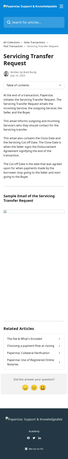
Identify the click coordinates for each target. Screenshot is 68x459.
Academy (34, 431)
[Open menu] (61, 6)
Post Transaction (13, 46)
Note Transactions (34, 42)
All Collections (11, 42)
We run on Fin (36, 448)
